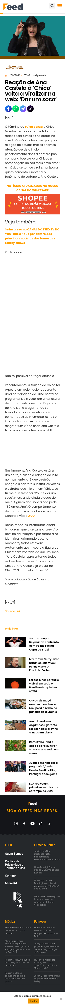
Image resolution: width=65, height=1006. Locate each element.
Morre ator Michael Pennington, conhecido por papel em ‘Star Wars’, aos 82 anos (46, 884)
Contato (10, 875)
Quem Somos (14, 853)
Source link (12, 611)
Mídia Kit (11, 883)
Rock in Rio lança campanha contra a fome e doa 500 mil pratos (15, 977)
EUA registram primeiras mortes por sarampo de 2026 (43, 787)
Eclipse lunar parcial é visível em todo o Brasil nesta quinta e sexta (44, 685)
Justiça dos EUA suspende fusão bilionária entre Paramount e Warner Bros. (47, 855)
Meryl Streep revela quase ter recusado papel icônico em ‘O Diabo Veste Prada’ (47, 900)
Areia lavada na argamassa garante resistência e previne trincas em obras (43, 726)
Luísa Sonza (34, 127)
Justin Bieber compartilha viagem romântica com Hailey (47, 978)
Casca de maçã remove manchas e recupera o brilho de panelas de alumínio (43, 706)
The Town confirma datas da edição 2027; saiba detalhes (18, 930)
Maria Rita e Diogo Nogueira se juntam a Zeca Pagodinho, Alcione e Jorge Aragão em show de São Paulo (17, 947)
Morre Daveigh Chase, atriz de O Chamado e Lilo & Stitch (47, 870)
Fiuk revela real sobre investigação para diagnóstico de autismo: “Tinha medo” (46, 964)
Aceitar (33, 1001)
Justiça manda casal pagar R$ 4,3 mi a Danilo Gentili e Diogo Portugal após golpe (43, 768)
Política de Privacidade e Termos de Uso (15, 864)
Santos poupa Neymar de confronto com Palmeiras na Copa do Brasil (44, 644)
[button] (59, 5)
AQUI (32, 516)
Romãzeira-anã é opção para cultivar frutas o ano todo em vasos (43, 747)
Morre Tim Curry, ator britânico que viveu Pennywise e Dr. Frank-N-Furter (44, 664)
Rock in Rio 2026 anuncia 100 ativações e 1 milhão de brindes (17, 962)
